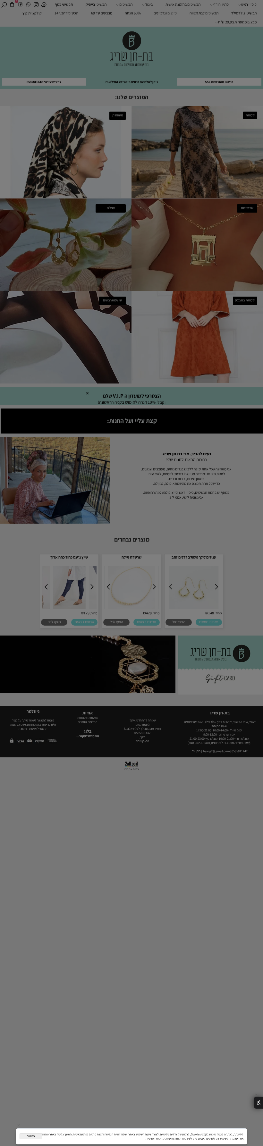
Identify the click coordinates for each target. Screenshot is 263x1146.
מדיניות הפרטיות (155, 1138)
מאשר (31, 1136)
